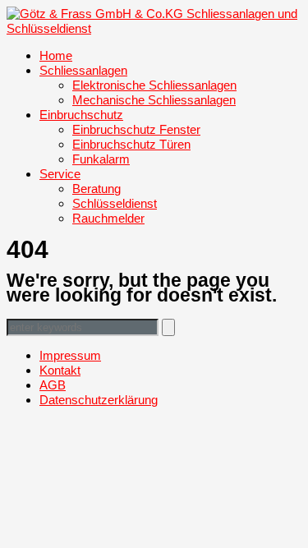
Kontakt (59, 370)
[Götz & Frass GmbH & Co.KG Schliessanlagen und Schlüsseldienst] (154, 28)
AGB (52, 385)
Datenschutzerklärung (98, 400)
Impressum (70, 355)
